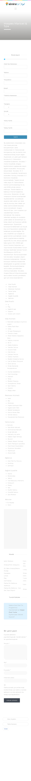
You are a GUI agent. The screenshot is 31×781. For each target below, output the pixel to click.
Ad (5, 662)
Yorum (7, 643)
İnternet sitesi (9, 677)
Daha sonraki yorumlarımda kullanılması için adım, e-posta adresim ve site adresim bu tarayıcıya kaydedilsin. (15, 691)
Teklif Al (16, 137)
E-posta (7, 670)
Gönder (6, 729)
